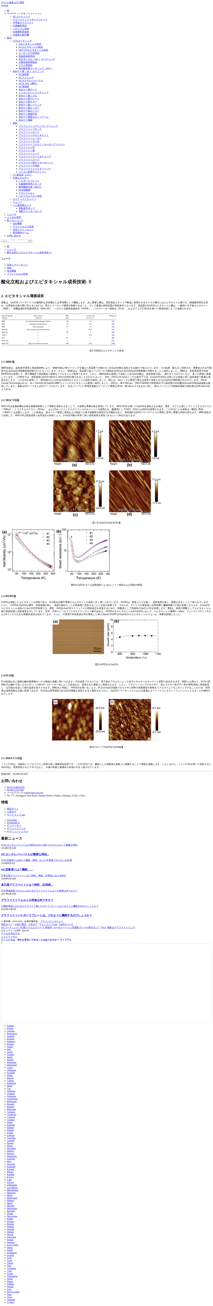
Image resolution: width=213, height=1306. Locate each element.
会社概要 (17, 223)
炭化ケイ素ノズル (28, 95)
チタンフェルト (27, 193)
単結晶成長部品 (27, 56)
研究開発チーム (21, 232)
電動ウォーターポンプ (30, 211)
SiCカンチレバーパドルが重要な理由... (25, 854)
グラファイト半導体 (29, 165)
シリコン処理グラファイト (32, 172)
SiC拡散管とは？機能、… (17, 869)
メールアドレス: (15, 792)
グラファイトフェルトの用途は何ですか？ (27, 900)
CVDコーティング (22, 41)
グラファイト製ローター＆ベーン (36, 162)
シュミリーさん (9, 936)
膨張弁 (48, 927)
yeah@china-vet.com (33, 792)
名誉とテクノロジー (23, 229)
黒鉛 (15, 123)
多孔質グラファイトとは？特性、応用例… (27, 884)
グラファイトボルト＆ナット (34, 135)
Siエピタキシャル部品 (30, 44)
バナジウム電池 (21, 29)
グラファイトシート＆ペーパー (35, 169)
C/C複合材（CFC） (23, 175)
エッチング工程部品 (29, 53)
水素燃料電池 (20, 25)
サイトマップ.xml (16, 815)
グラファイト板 (27, 150)
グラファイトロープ (29, 159)
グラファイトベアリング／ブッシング (38, 126)
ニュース (11, 214)
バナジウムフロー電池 (30, 196)
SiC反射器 (24, 74)
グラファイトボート (29, 132)
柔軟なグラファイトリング (121, 927)
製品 (9, 38)
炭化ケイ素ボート (28, 89)
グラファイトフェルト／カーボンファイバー (42, 144)
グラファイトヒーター (30, 138)
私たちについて (15, 220)
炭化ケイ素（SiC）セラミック (28, 71)
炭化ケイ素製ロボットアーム (34, 117)
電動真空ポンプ (27, 208)
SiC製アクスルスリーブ (32, 927)
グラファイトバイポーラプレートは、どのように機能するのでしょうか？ (46, 915)
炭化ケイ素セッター (29, 108)
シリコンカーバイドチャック (34, 92)
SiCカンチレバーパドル (31, 80)
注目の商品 (20, 924)
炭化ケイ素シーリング (30, 105)
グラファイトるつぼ (29, 141)
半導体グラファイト (23, 22)
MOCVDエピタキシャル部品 (33, 50)
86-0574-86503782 (16, 787)
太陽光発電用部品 (28, 62)
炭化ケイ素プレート (29, 99)
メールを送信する (10, 933)
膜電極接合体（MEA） (30, 187)
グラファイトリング (29, 153)
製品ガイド (13, 809)
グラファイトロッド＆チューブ (35, 156)
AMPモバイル (66, 924)
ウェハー (17, 202)
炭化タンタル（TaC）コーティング (37, 59)
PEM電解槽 (24, 190)
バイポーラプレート (29, 181)
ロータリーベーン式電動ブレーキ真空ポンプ (76, 927)
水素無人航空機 (21, 35)
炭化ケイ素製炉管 (28, 114)
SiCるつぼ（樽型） (28, 83)
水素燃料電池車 (21, 32)
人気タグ (11, 812)
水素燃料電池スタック (30, 184)
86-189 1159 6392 (15, 790)
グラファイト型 (27, 147)
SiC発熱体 (24, 86)
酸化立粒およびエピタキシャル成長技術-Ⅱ (29, 252)
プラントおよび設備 (23, 226)
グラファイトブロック (30, 129)
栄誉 (9, 268)
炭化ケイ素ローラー (29, 111)
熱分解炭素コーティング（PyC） (36, 68)
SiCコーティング (21, 16)
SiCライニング (26, 77)
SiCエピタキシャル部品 (31, 47)
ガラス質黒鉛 (25, 65)
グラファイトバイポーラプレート (30, 19)
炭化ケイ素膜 (25, 120)
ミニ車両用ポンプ (22, 205)
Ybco (103, 927)
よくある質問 (14, 217)
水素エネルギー (21, 178)
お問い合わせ (14, 235)
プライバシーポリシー (51, 921)
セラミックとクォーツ (24, 199)
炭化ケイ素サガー (28, 102)
